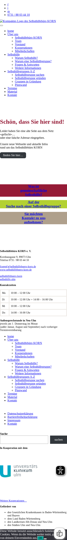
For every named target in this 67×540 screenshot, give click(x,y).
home (10, 30)
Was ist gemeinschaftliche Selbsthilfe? (33, 190)
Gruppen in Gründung (28, 81)
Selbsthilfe (13, 54)
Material (12, 91)
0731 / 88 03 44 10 (18, 14)
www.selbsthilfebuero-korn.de (16, 269)
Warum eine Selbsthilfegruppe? (33, 61)
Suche (4, 433)
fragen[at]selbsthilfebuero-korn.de (18, 266)
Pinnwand (21, 84)
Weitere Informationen (28, 68)
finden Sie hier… (13, 155)
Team (18, 41)
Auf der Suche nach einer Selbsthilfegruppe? (33, 204)
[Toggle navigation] (1, 25)
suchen (59, 439)
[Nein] (45, 538)
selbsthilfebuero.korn (11, 276)
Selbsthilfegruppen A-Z (21, 71)
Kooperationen (23, 47)
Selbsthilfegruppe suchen (29, 74)
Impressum (13, 420)
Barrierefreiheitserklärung (22, 416)
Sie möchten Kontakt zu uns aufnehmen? (33, 218)
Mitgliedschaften (24, 51)
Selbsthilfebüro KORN (28, 37)
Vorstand (20, 44)
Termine (12, 88)
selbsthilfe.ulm (7, 279)
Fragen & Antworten (27, 64)
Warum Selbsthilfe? (26, 57)
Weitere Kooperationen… (13, 500)
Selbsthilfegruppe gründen (30, 78)
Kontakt (12, 95)
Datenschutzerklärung (20, 413)
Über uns (12, 34)
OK (40, 538)
